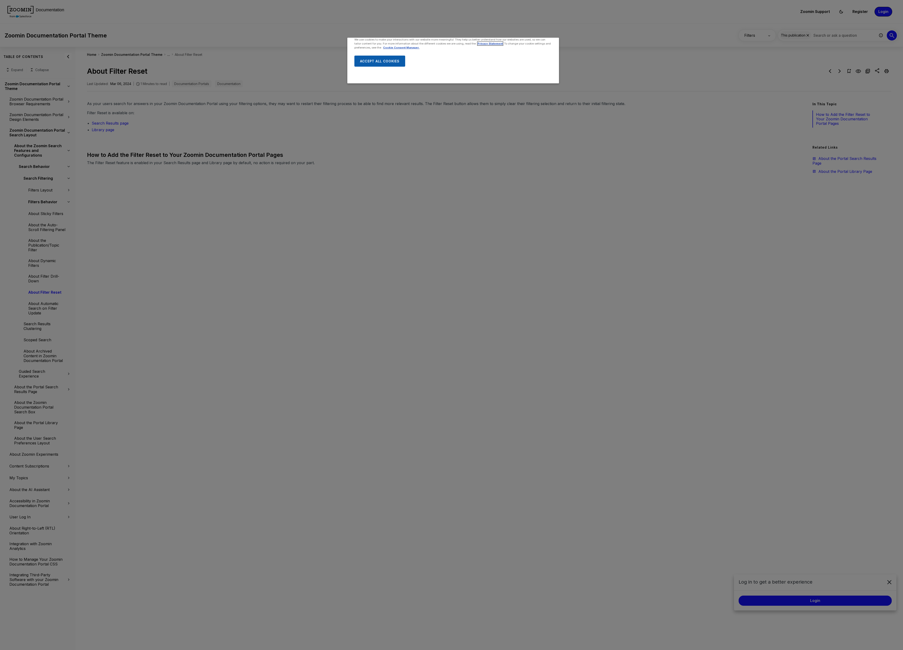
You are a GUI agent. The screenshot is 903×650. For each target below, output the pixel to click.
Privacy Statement (490, 43)
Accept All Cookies (380, 61)
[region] (453, 60)
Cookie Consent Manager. (401, 47)
